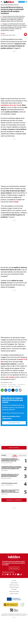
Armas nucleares (12, 384)
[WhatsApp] (3, 574)
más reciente (10, 377)
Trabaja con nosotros (14, 584)
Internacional (4, 384)
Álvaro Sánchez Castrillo (6, 462)
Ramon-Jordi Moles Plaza (7, 485)
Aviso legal (14, 589)
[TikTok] (21, 574)
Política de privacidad (14, 591)
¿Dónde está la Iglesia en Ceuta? (9, 483)
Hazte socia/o (14, 568)
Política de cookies (14, 593)
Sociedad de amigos (14, 587)
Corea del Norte (21, 384)
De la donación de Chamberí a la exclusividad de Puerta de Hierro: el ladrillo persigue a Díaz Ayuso (10, 460)
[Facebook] (5, 574)
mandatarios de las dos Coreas (11, 105)
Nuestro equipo (14, 582)
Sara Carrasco (4, 494)
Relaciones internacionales (15, 386)
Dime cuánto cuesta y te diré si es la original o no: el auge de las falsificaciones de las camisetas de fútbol (10, 491)
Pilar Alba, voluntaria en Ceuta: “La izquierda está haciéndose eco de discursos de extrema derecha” (10, 475)
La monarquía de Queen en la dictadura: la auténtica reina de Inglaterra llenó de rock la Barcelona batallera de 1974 (11, 467)
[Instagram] (15, 574)
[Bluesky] (7, 574)
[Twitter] (10, 574)
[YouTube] (18, 574)
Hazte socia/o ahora (14, 422)
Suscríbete (21, 1)
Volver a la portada (14, 500)
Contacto (14, 580)
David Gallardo (4, 470)
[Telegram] (13, 574)
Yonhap (15, 202)
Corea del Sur (4, 386)
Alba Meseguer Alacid (6, 478)
